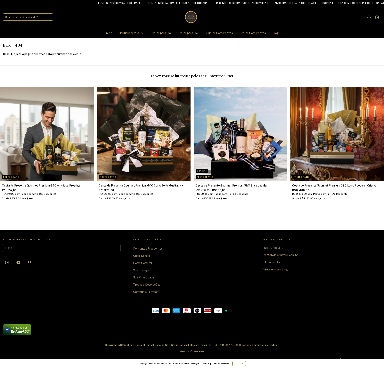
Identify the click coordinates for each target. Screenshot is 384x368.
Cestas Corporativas (252, 33)
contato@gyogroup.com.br (280, 255)
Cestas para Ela (160, 33)
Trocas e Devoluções (146, 284)
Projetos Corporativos (218, 33)
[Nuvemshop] (192, 351)
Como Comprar (142, 263)
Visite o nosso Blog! (275, 269)
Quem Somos (141, 255)
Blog (275, 33)
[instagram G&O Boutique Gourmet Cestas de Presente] (7, 262)
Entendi (239, 364)
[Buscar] (49, 17)
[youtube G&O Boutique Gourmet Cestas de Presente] (18, 262)
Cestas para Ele (187, 33)
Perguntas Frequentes (148, 248)
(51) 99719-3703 (274, 247)
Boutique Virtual (129, 33)
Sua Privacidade (143, 277)
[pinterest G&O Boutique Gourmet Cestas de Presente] (29, 262)
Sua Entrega (141, 270)
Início (108, 33)
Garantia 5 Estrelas (145, 291)
